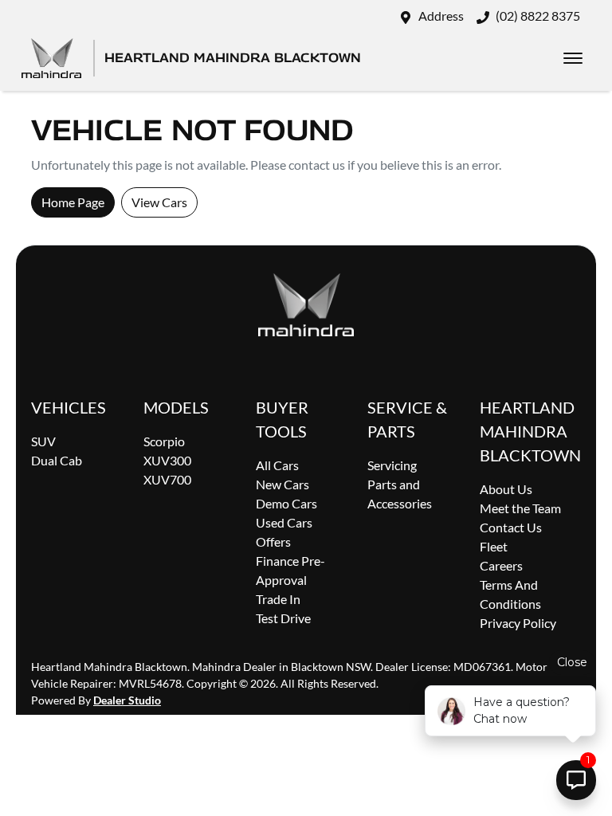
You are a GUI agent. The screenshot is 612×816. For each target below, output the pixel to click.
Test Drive (283, 618)
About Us (506, 488)
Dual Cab (56, 460)
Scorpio (164, 441)
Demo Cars (286, 503)
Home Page (72, 202)
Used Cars (284, 522)
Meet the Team (520, 508)
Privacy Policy (518, 622)
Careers (501, 565)
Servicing (392, 465)
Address (441, 15)
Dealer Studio (127, 700)
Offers (273, 541)
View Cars (159, 202)
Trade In (278, 598)
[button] (573, 58)
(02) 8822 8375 (538, 15)
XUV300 (167, 460)
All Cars (277, 465)
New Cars (282, 484)
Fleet (494, 546)
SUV (43, 441)
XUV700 (167, 479)
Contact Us (511, 527)
